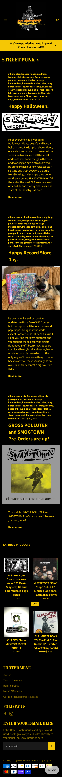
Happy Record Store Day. (30, 256)
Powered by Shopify (41, 760)
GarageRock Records (21, 760)
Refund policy (11, 686)
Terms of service (12, 680)
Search (7, 675)
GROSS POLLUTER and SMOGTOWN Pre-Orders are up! (28, 432)
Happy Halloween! (28, 106)
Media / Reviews (12, 691)
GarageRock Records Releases (20, 697)
